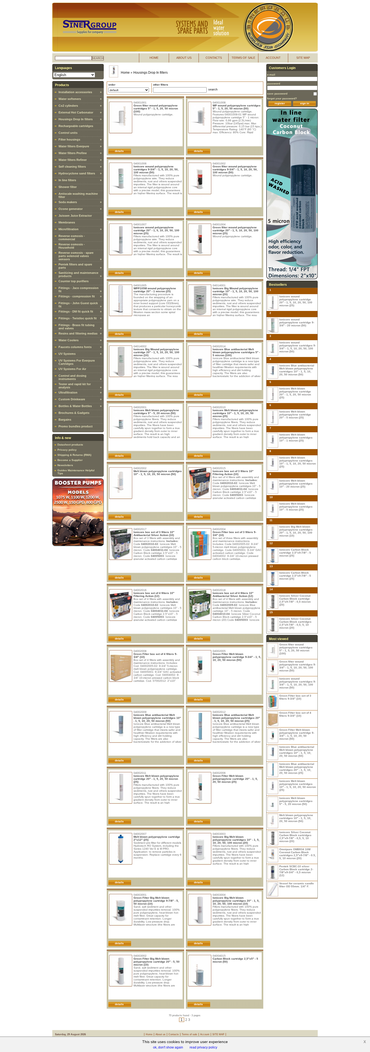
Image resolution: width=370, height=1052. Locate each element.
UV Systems (67, 353)
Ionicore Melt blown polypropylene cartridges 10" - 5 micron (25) (296, 506)
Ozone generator (71, 208)
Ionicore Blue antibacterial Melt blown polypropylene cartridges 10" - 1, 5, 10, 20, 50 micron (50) (157, 717)
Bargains (65, 419)
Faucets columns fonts (75, 347)
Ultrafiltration (68, 392)
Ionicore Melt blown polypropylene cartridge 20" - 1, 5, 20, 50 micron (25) (156, 778)
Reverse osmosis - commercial (72, 237)
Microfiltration (69, 229)
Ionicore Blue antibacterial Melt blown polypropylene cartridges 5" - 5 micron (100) (236, 352)
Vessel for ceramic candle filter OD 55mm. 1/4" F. (296, 885)
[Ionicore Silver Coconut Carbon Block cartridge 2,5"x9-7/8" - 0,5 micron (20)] (272, 601)
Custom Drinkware (72, 399)
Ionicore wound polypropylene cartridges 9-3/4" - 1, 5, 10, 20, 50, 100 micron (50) (156, 169)
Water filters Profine (73, 153)
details (119, 151)
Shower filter (68, 187)
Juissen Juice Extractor (75, 215)
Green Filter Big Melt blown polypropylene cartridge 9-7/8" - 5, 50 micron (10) (156, 900)
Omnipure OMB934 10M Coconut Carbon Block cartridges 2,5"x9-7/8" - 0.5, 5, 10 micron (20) (297, 854)
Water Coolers (69, 340)
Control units (68, 132)
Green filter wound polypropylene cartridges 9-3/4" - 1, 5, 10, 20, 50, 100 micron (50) (235, 169)
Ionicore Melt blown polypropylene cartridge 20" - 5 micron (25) (295, 414)
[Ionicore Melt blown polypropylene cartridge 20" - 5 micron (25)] (272, 417)
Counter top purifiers (74, 281)
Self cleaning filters (72, 166)
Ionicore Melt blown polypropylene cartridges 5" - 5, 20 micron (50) (156, 412)
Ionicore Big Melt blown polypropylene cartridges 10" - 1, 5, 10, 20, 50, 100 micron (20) (236, 839)
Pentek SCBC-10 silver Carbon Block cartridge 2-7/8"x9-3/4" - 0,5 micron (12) (296, 871)
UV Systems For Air (72, 369)
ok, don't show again (168, 1047)
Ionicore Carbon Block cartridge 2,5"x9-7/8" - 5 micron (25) (295, 552)
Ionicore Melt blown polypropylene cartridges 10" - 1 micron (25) (296, 437)
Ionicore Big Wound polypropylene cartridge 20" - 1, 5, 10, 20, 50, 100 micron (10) (156, 352)
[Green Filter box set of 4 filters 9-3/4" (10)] (272, 718)
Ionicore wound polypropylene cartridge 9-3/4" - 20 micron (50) (296, 322)
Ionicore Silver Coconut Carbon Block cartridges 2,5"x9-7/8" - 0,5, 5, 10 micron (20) (295, 623)
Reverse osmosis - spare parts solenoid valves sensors (76, 256)
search (97, 58)
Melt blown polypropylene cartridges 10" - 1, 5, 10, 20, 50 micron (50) (158, 473)
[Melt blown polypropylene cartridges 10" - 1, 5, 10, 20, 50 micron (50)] (272, 821)
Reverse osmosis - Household (72, 246)
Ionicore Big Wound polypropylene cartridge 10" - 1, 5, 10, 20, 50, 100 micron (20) (235, 291)
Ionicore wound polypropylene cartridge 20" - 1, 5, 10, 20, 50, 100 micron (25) (156, 230)
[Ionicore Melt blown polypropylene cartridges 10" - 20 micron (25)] (272, 486)
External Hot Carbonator (76, 112)
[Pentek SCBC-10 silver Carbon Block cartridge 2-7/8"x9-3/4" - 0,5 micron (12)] (272, 872)
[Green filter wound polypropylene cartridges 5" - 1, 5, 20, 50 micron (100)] (272, 650)
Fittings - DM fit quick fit (76, 311)
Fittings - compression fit (77, 296)
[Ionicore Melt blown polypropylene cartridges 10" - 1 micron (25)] (272, 440)
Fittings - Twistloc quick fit (78, 318)
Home (125, 72)
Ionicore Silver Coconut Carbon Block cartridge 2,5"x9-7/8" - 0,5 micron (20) (295, 600)
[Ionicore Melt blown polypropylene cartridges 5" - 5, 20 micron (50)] (272, 804)
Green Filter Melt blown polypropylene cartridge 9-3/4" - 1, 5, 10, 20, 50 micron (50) (237, 656)
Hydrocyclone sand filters (77, 173)
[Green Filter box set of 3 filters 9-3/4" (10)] (272, 701)
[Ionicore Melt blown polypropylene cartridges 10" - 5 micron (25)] (272, 509)
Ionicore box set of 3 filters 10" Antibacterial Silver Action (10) (154, 534)
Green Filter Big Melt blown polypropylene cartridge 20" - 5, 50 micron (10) (157, 961)
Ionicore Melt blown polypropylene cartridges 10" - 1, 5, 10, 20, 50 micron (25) (235, 413)
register (280, 103)
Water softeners (70, 98)
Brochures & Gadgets (74, 412)
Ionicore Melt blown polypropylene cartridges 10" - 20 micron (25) (296, 483)
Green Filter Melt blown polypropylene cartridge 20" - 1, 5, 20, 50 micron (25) (235, 778)
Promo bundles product (76, 426)
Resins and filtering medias (78, 333)
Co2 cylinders (68, 105)
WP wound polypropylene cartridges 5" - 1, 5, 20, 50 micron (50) (237, 107)
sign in (304, 103)
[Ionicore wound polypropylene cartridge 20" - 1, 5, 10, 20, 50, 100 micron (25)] (272, 302)
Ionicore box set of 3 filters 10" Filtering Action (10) (233, 473)
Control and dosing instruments (72, 377)
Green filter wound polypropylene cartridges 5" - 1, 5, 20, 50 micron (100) (156, 108)
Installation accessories (75, 92)
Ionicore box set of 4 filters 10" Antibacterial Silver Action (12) (233, 595)
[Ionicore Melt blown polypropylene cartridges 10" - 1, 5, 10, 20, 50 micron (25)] (272, 463)
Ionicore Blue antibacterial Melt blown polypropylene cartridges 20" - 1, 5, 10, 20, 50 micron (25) (236, 717)
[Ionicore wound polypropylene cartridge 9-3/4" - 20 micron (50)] (272, 325)
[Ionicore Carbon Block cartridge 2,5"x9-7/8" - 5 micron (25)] (272, 555)
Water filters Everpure (74, 146)
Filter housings (69, 139)
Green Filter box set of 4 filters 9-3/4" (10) (295, 714)
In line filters (67, 180)
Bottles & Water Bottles (75, 406)
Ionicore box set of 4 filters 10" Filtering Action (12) (154, 595)
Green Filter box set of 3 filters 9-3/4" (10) (295, 697)
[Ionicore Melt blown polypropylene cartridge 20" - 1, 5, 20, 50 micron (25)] (272, 394)
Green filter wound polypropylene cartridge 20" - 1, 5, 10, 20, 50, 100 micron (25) (235, 230)
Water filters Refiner (73, 159)
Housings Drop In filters (76, 119)
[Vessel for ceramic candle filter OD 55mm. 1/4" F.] (272, 889)
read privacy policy (203, 1047)
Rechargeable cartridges (76, 126)
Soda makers (68, 202)
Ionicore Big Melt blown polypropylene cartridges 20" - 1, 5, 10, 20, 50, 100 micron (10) (236, 900)
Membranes (67, 222)
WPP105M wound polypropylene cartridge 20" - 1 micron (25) (155, 290)
